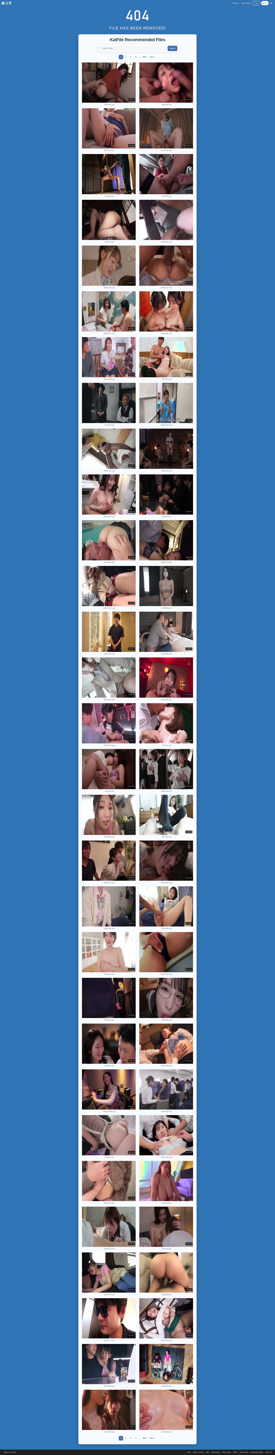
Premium (236, 3)
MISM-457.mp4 (166, 1386)
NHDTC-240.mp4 (109, 608)
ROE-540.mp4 (167, 104)
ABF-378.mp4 (109, 242)
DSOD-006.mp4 (166, 1111)
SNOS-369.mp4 (109, 928)
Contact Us (268, 1452)
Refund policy (215, 1452)
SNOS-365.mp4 (109, 562)
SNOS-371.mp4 (109, 333)
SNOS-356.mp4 (109, 699)
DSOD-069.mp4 (166, 1066)
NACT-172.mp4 (109, 1340)
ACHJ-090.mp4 (109, 837)
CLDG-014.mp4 (109, 1294)
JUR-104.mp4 (109, 425)
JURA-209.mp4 (166, 1432)
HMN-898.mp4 (167, 1020)
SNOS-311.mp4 (109, 471)
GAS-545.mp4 (166, 1203)
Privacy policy (226, 1452)
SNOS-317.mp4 (166, 288)
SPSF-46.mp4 (109, 1020)
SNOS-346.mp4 (166, 883)
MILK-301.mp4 (109, 1203)
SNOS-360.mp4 (166, 699)
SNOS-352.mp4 (109, 516)
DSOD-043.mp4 (109, 1249)
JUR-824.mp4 (109, 1066)
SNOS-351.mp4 (109, 883)
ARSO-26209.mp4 (109, 1111)
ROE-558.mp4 (109, 974)
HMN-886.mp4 (167, 333)
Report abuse (244, 1452)
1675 (144, 57)
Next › (152, 57)
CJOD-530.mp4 (109, 1432)
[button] (272, 3)
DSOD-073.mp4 (166, 562)
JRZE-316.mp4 (109, 150)
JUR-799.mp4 (166, 1249)
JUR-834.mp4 (166, 516)
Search (172, 48)
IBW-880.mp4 (166, 1294)
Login (256, 3)
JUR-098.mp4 (166, 196)
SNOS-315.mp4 (109, 288)
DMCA (235, 1452)
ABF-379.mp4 (166, 379)
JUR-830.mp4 (109, 196)
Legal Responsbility (257, 1452)
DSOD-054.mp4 (109, 1386)
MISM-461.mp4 (166, 242)
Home (189, 1452)
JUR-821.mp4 (109, 1157)
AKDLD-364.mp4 (166, 1157)
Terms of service (198, 1452)
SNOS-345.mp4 (109, 654)
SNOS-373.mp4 (109, 745)
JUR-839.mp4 (166, 608)
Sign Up (265, 3)
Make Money (245, 3)
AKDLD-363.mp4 (166, 425)
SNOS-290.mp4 (109, 379)
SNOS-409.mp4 (166, 928)
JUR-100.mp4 (109, 791)
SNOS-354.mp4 (166, 471)
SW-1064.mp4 (167, 837)
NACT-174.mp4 (166, 1340)
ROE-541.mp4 (109, 104)
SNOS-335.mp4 (166, 791)
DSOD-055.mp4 (166, 654)
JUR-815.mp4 (166, 745)
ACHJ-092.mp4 (166, 150)
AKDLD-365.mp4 (166, 974)
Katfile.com (7, 1452)
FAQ (207, 1452)
